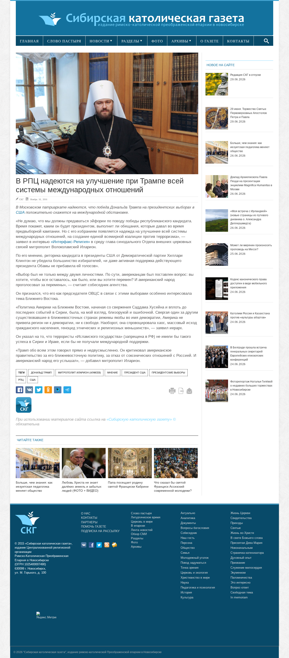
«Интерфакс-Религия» (70, 242)
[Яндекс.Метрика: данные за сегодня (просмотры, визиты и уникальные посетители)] (46, 615)
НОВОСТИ (99, 41)
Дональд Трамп (41, 372)
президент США (134, 372)
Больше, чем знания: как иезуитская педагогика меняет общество (34, 486)
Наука (185, 582)
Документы (188, 523)
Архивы (136, 546)
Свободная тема (242, 592)
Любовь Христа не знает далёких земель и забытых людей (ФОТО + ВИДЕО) (81, 486)
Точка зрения (189, 567)
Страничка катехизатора (247, 552)
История (186, 592)
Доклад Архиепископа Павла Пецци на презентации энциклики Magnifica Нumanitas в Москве (251, 183)
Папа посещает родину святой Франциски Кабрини (128, 484)
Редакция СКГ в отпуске (245, 74)
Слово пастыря (141, 513)
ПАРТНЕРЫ (89, 522)
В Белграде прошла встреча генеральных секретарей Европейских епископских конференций (248, 353)
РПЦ (20, 379)
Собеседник (189, 533)
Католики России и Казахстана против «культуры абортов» (250, 315)
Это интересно (240, 582)
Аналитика (188, 518)
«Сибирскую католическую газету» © (141, 419)
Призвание (238, 562)
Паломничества (241, 577)
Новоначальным (242, 547)
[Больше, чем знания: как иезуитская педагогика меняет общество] (38, 466)
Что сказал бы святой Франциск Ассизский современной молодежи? (173, 486)
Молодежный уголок (195, 557)
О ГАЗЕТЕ (209, 41)
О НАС (85, 513)
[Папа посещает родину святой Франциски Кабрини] (130, 466)
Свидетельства (241, 518)
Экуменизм (238, 572)
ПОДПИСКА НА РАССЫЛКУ (100, 531)
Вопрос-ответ (240, 587)
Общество (188, 547)
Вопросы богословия (195, 528)
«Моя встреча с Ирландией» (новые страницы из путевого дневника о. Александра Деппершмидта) (249, 217)
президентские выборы (168, 372)
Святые (236, 528)
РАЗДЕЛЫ (130, 41)
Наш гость (188, 538)
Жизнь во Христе (242, 533)
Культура (187, 597)
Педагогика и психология (198, 587)
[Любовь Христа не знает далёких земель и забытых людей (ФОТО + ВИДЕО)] (84, 466)
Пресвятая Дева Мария (246, 542)
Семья (185, 552)
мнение (112, 372)
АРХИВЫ (179, 41)
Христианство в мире (195, 577)
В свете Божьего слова (247, 538)
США (20, 212)
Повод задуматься (193, 562)
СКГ (21, 199)
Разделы (137, 538)
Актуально (188, 513)
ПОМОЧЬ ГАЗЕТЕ (93, 526)
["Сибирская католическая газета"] (144, 19)
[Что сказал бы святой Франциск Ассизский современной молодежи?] (176, 466)
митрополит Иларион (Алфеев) (79, 372)
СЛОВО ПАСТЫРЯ (64, 41)
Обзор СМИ (139, 534)
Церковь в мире (142, 521)
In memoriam (239, 597)
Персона (186, 542)
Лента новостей (141, 530)
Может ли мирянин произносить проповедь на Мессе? (251, 247)
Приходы (237, 523)
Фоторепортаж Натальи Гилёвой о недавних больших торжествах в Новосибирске (251, 385)
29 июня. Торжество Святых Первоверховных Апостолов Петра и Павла (248, 113)
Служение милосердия (246, 567)
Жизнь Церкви (240, 513)
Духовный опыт (241, 557)
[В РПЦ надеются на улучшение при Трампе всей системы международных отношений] (107, 113)
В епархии (138, 525)
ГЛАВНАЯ (29, 41)
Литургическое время (145, 517)
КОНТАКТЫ (238, 41)
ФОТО (157, 41)
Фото (134, 542)
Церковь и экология (194, 572)
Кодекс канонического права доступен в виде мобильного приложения (248, 283)
